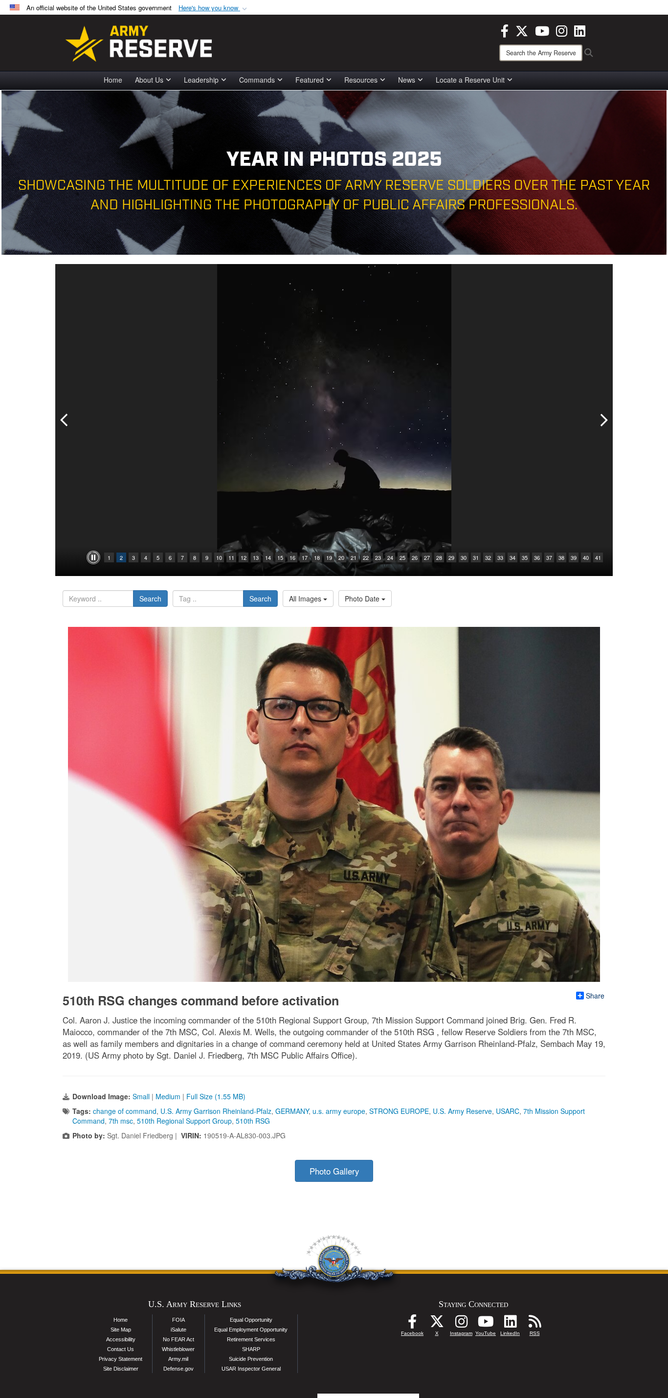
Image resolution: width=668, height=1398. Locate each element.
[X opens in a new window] (521, 30)
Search (150, 598)
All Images (306, 598)
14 (268, 557)
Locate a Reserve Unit (470, 80)
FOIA (178, 1320)
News (406, 80)
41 (598, 557)
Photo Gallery (334, 1171)
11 (231, 557)
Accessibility (120, 1339)
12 (243, 557)
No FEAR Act (178, 1339)
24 (390, 557)
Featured (309, 80)
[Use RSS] (534, 1324)
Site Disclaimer (120, 1369)
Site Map (121, 1329)
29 (451, 557)
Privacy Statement (120, 1359)
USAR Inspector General (251, 1369)
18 (317, 557)
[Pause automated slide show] (93, 557)
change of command (124, 1111)
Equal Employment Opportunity (251, 1329)
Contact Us (120, 1349)
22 (366, 557)
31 (476, 557)
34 (512, 557)
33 (500, 557)
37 (549, 557)
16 (292, 557)
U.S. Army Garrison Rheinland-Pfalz (215, 1111)
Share (595, 995)
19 (329, 557)
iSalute (178, 1329)
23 (378, 557)
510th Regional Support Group (184, 1121)
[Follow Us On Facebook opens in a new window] (412, 1324)
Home (113, 80)
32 (488, 557)
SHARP (251, 1349)
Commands (257, 80)
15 (280, 557)
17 (305, 557)
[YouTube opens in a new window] (542, 30)
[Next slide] (603, 420)
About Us (149, 80)
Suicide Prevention (251, 1359)
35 (525, 557)
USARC (507, 1111)
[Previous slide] (65, 420)
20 (341, 557)
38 (561, 557)
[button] (213, 8)
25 (402, 557)
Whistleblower (178, 1349)
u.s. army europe (338, 1111)
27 (427, 557)
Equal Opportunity (251, 1320)
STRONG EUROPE (399, 1111)
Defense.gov (178, 1369)
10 (219, 557)
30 (464, 557)
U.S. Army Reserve (462, 1111)
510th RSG (253, 1121)
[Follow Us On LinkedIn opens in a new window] (510, 1324)
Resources (361, 80)
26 (415, 557)
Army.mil (178, 1359)
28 (439, 557)
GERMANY (292, 1111)
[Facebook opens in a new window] (505, 30)
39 (574, 557)
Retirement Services (251, 1339)
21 (353, 557)
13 (256, 557)
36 (537, 557)
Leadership (201, 80)
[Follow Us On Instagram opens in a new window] (461, 1324)
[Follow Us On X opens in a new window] (436, 1324)
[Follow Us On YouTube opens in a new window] (485, 1324)
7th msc (121, 1121)
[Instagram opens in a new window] (561, 30)
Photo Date (363, 598)
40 (586, 557)
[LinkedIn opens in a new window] (579, 30)
